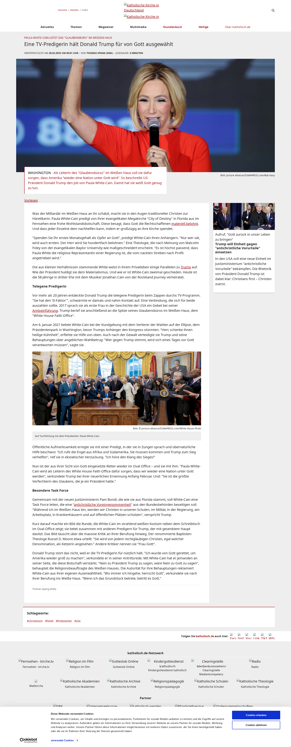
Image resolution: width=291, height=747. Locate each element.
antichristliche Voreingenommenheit (102, 504)
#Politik (49, 620)
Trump (186, 267)
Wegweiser (106, 27)
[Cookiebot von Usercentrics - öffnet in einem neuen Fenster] (28, 740)
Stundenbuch (172, 27)
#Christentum (35, 620)
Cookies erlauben (256, 715)
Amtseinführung (45, 310)
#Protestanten (64, 620)
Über (237, 27)
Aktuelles (74, 10)
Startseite (62, 10)
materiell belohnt (184, 223)
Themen (76, 27)
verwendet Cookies (62, 740)
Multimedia (138, 27)
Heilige (203, 27)
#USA (77, 620)
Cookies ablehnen (256, 725)
